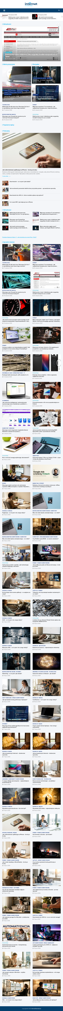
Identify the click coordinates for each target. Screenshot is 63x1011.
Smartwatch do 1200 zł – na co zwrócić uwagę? (46, 917)
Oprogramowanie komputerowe (48, 536)
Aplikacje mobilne (7, 832)
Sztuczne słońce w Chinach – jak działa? (44, 673)
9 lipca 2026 (37, 975)
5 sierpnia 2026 (7, 433)
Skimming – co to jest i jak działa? (43, 80)
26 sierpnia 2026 (38, 110)
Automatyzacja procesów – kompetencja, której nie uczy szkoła (14, 945)
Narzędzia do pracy (7, 887)
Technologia (7, 94)
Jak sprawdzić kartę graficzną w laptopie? (14, 699)
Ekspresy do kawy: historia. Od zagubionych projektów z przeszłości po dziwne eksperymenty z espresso (46, 349)
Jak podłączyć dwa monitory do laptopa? (45, 1000)
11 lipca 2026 (7, 920)
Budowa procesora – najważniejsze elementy (46, 647)
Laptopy (35, 860)
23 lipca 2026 (7, 540)
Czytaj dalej (5, 176)
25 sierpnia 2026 (11, 58)
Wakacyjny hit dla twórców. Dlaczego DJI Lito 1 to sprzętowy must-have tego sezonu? (47, 18)
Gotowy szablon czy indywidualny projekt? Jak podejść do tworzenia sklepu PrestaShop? (16, 348)
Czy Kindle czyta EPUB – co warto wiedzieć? (46, 539)
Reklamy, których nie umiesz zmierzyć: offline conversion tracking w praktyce (46, 485)
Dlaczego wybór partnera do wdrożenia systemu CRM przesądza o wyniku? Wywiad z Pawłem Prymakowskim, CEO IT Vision (15, 486)
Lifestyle (35, 590)
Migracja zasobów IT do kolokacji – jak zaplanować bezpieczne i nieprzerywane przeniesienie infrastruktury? (45, 108)
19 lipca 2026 (37, 81)
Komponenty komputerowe (16, 779)
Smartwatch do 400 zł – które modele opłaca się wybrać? (26, 195)
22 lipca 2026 (7, 568)
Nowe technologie (38, 779)
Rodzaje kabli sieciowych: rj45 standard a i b (15, 375)
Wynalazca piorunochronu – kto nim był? (14, 808)
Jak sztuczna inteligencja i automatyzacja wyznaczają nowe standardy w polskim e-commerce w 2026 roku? (14, 404)
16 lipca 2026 (7, 784)
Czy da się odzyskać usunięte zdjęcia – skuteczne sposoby (13, 890)
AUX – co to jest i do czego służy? (12, 620)
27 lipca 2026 (7, 488)
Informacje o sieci (7, 373)
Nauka (10, 590)
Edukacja (5, 510)
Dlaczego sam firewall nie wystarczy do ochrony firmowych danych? (14, 117)
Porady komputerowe (15, 92)
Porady (6, 92)
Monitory (35, 998)
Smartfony (36, 455)
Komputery (5, 428)
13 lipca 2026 (7, 865)
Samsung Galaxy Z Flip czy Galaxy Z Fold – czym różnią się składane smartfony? (47, 458)
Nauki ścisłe (11, 998)
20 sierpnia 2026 (38, 350)
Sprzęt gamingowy (48, 943)
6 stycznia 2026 (9, 99)
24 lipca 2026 (7, 514)
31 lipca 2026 (37, 433)
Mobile (15, 832)
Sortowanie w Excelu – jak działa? (42, 834)
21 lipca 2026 (37, 595)
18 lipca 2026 (7, 701)
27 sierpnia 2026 (8, 110)
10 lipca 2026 (7, 948)
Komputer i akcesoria (10, 90)
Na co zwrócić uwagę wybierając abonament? (15, 457)
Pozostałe (9, 52)
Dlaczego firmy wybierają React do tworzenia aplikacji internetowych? (43, 97)
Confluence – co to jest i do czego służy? (45, 699)
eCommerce (5, 400)
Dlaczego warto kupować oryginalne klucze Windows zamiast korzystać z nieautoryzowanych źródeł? (15, 431)
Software (16, 887)
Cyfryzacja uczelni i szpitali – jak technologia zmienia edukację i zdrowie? (15, 565)
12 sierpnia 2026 (8, 376)
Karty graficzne (7, 697)
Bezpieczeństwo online (39, 78)
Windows (11, 428)
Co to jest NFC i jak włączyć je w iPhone (21, 202)
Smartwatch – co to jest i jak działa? (20, 181)
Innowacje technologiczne (40, 671)
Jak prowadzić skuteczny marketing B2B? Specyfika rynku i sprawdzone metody (45, 430)
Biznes (4, 483)
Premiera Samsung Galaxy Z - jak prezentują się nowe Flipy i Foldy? (19, 237)
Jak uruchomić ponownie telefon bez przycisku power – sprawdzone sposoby (33, 188)
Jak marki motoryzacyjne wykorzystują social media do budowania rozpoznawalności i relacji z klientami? (18, 19)
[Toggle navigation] (4, 10)
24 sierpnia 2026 (38, 323)
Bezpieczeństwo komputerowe (41, 510)
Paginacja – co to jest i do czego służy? (13, 512)
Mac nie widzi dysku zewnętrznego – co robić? (46, 512)
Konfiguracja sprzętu (23, 90)
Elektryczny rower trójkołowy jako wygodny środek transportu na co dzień (46, 117)
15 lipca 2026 (7, 810)
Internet (49, 78)
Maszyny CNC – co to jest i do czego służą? (15, 647)
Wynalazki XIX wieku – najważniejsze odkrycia (46, 808)
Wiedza (10, 510)
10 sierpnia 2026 (38, 406)
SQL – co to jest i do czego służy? (12, 1000)
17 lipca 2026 (37, 100)
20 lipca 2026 (7, 649)
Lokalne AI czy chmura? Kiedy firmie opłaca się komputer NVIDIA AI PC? (46, 620)
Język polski (42, 645)
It (24, 373)
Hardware (5, 779)
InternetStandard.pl (36, 1008)
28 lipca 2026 (37, 461)
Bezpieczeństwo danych (9, 114)
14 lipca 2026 (7, 838)
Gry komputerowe (38, 943)
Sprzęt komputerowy (18, 697)
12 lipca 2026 (7, 893)
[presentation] (1, 17)
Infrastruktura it (18, 373)
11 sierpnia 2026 (38, 378)
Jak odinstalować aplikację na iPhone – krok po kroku (19, 170)
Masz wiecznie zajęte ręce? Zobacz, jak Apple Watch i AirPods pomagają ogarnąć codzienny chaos (50, 229)
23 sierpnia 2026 (8, 350)
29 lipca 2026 (7, 459)
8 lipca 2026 (37, 1001)
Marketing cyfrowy (38, 483)
